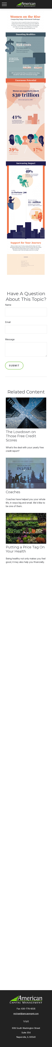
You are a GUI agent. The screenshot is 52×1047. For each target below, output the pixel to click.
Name (8, 304)
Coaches (13, 492)
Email (8, 322)
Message (10, 339)
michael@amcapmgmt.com (26, 1013)
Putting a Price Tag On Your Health (25, 549)
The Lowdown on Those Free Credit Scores (21, 436)
